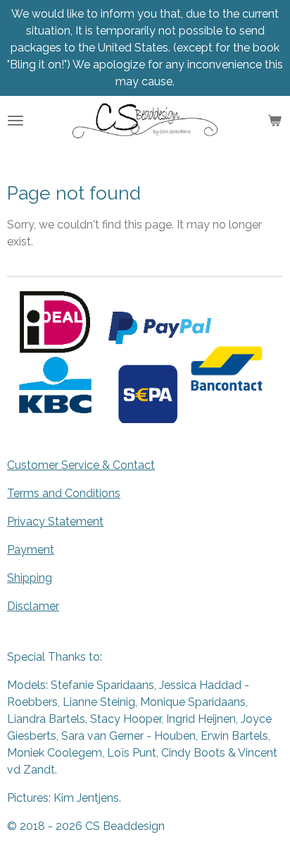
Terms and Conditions (63, 493)
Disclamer (33, 606)
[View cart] (274, 120)
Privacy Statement (55, 521)
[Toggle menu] (15, 120)
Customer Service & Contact (81, 465)
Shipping (29, 578)
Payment (30, 549)
